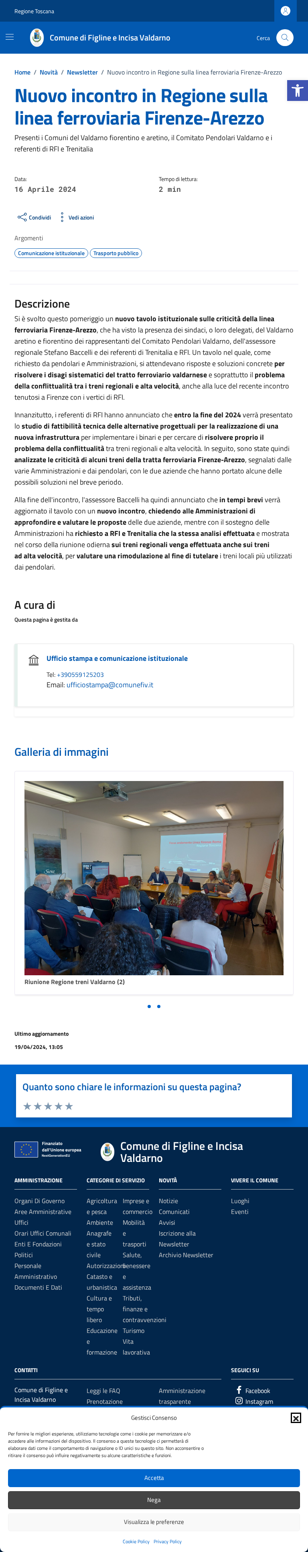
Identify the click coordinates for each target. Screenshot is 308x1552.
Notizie (168, 1201)
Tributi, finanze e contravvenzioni (144, 1309)
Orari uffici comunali (42, 1233)
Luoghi (240, 1201)
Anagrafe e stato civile (99, 1244)
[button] (297, 90)
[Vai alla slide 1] (149, 1006)
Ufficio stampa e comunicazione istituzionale (117, 658)
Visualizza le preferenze (154, 1521)
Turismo (133, 1330)
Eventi (240, 1211)
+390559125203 (80, 674)
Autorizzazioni (106, 1265)
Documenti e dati (38, 1287)
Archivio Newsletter (186, 1255)
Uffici (21, 1222)
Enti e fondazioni (38, 1244)
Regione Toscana (34, 11)
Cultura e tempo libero (99, 1309)
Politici (23, 1255)
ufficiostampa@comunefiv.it (110, 684)
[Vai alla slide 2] (158, 1006)
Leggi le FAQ (103, 1390)
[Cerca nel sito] (285, 37)
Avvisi (167, 1222)
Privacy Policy (168, 1541)
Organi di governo (39, 1201)
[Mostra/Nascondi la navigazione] (9, 37)
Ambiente (100, 1222)
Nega (154, 1499)
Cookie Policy (136, 1541)
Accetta (154, 1477)
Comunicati (174, 1211)
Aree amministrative (42, 1211)
